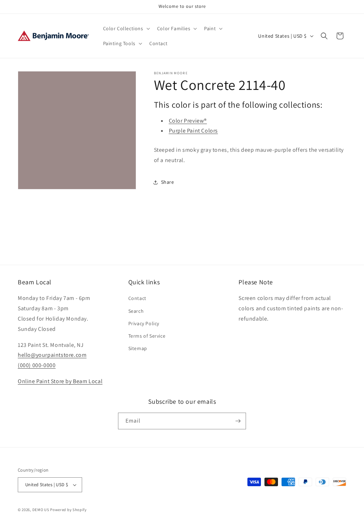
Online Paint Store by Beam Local (60, 381)
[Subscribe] (238, 421)
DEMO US (40, 509)
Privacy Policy (143, 323)
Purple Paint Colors (193, 130)
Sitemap (137, 348)
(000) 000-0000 (36, 365)
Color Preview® (188, 120)
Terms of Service (147, 336)
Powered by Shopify (68, 509)
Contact (137, 298)
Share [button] (167, 182)
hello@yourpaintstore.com (52, 355)
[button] (126, 28)
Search (136, 311)
